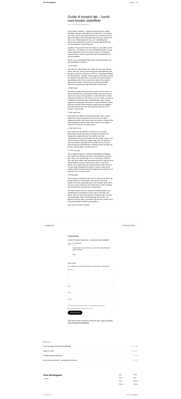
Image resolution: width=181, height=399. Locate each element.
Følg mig (132, 2)
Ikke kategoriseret (85, 24)
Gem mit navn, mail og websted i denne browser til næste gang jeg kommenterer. (87, 305)
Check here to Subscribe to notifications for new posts (81, 308)
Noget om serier (48, 351)
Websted (70, 299)
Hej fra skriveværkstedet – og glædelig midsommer (60, 360)
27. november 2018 (77, 243)
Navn (69, 286)
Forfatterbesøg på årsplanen (52, 355)
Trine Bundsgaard (49, 2)
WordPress (135, 394)
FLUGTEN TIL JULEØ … (129, 225)
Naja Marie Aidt (49, 225)
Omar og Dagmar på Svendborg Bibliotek (57, 346)
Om (137, 2)
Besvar (74, 254)
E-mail (69, 292)
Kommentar (71, 269)
